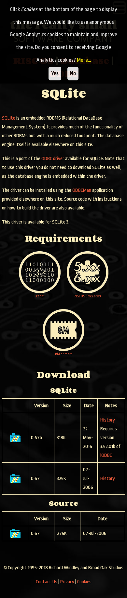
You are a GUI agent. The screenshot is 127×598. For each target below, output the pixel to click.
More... (84, 60)
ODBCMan (81, 190)
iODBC (106, 455)
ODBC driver (52, 158)
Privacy (67, 582)
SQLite (8, 118)
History (107, 420)
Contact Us (46, 582)
